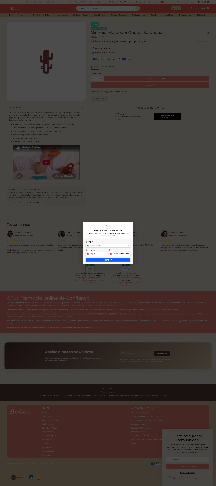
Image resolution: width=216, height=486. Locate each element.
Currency (114, 250)
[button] (108, 246)
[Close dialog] (131, 224)
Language (92, 250)
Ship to (90, 242)
